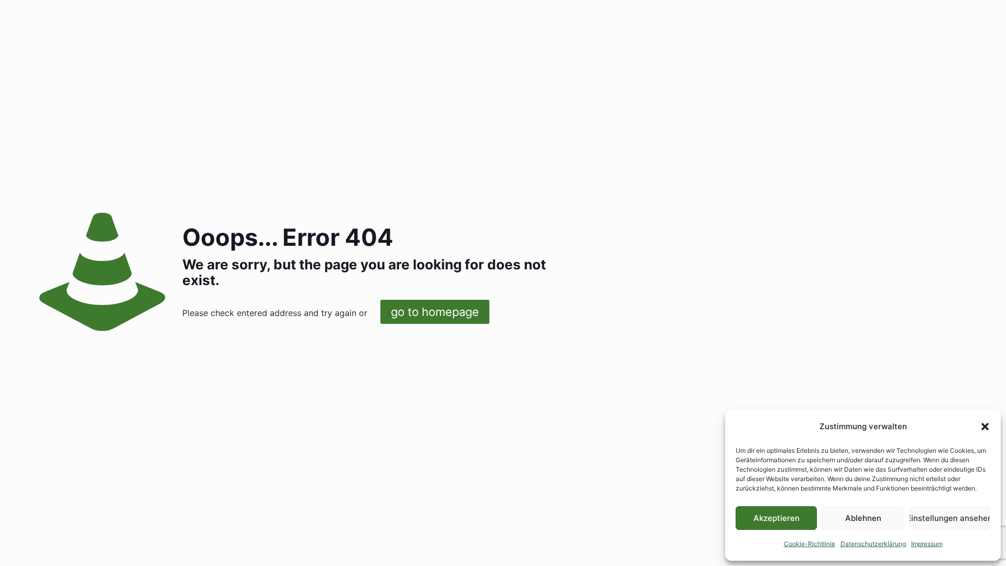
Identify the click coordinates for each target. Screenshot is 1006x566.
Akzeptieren (776, 518)
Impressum (927, 544)
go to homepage (435, 312)
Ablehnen (863, 518)
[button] (985, 426)
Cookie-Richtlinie (809, 544)
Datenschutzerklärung (873, 544)
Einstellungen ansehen (949, 518)
